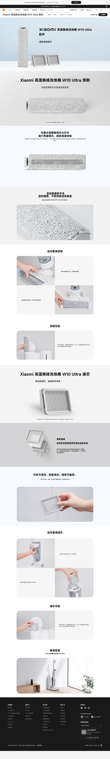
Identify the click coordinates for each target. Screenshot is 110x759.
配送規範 (45, 724)
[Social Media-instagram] (85, 708)
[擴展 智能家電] (38, 10)
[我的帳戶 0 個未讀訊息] (105, 10)
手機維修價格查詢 (47, 713)
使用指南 (45, 716)
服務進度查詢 (46, 719)
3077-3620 (97, 717)
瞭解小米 (62, 707)
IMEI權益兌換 (11, 716)
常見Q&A (27, 710)
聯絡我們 (27, 716)
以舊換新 (10, 724)
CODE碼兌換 (11, 710)
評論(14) (62, 14)
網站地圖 (39, 745)
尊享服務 (45, 727)
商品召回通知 (46, 707)
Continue (76, 2)
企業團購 (10, 719)
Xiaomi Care (11, 721)
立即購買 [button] (103, 14)
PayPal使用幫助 (29, 713)
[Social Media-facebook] (82, 708)
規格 (55, 14)
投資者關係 (63, 721)
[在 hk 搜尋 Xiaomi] (97, 10)
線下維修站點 (46, 710)
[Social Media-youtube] (89, 708)
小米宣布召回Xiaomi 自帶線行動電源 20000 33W (53, 6)
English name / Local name (92, 745)
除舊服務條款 (28, 719)
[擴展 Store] (12, 10)
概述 (49, 14)
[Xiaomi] (4, 10)
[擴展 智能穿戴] (29, 10)
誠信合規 (62, 719)
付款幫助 (27, 707)
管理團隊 (62, 710)
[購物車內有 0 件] (101, 10)
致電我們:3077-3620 (48, 730)
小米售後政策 (46, 721)
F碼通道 (69, 14)
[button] (106, 2)
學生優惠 (10, 727)
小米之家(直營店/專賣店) (14, 713)
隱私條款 (62, 713)
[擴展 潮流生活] (46, 10)
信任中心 (62, 724)
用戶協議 (62, 716)
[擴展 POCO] (53, 10)
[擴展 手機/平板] (21, 10)
